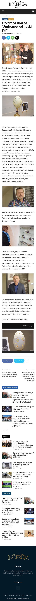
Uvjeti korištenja (19, 595)
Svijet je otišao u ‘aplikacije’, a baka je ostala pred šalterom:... (23, 455)
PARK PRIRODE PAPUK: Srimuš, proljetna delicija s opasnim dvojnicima (9, 375)
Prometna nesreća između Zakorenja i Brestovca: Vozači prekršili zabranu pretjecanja (28, 377)
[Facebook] (4, 38)
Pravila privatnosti (9, 595)
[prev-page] (3, 430)
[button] (3, 11)
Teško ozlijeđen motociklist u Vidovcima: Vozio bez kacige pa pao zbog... (23, 474)
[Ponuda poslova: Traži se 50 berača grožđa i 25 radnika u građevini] (7, 465)
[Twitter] (8, 38)
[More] (27, 361)
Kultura (11, 19)
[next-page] (6, 430)
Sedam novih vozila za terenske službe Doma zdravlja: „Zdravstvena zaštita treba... (10, 522)
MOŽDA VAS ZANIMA (10, 387)
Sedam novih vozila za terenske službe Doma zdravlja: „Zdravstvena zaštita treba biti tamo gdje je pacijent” (22, 421)
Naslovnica (5, 16)
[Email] (17, 38)
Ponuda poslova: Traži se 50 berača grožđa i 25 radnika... (22, 465)
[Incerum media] (18, 4)
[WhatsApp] (13, 38)
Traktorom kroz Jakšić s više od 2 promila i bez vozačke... (22, 484)
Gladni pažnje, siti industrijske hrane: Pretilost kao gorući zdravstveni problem (12, 534)
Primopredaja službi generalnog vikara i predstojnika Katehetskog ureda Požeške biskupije (23, 444)
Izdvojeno (12, 16)
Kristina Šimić (9, 33)
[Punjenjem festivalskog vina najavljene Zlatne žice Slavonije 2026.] (7, 409)
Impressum (29, 595)
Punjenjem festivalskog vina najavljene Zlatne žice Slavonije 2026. (23, 409)
